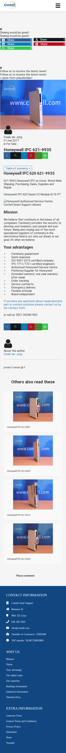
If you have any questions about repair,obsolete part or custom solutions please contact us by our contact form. (33, 304)
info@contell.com (20, 628)
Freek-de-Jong (13, 137)
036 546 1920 (18, 622)
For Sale (11, 144)
